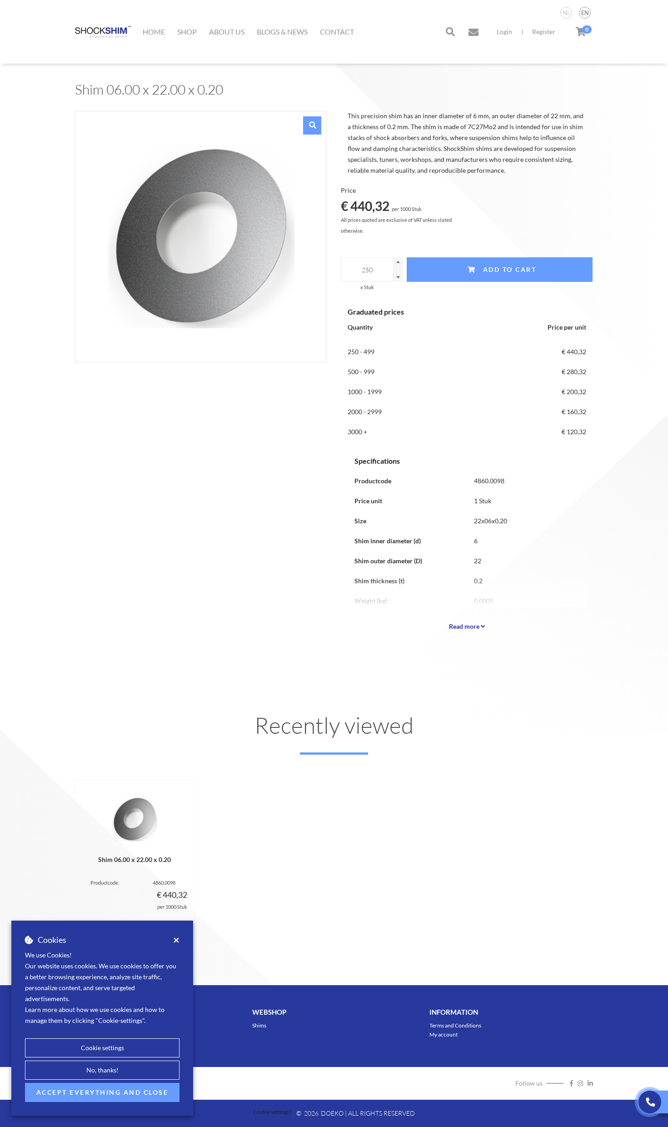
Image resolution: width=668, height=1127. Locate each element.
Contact (337, 31)
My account (443, 1034)
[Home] (103, 32)
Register (543, 31)
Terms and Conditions (455, 1025)
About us (226, 31)
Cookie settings (102, 1048)
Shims (259, 1025)
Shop (187, 31)
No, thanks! (102, 1070)
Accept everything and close (102, 1092)
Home (154, 31)
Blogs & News (282, 31)
